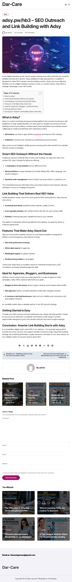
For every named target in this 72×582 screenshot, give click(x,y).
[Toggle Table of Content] (39, 93)
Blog (5, 14)
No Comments (29, 32)
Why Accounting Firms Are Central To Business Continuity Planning (52, 511)
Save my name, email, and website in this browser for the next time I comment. (29, 473)
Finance (9, 504)
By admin (9, 32)
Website (4, 463)
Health (43, 530)
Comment (6, 418)
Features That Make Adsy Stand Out (18, 104)
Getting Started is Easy (13, 109)
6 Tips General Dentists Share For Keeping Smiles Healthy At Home (53, 537)
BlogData (42, 579)
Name (4, 445)
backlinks (37, 134)
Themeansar (52, 579)
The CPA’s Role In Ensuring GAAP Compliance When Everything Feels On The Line (18, 511)
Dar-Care (12, 4)
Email (4, 454)
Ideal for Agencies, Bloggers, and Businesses (21, 106)
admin (42, 367)
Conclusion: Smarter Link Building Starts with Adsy (23, 111)
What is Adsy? (10, 96)
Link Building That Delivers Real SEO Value (20, 101)
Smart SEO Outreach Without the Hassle (19, 99)
